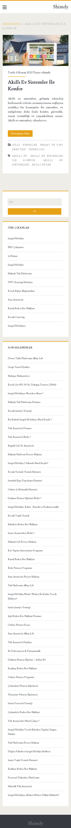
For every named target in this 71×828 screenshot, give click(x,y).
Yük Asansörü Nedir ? (19, 437)
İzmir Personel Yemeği (20, 703)
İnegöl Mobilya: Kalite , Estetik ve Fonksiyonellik (33, 507)
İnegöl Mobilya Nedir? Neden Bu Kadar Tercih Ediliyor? (32, 596)
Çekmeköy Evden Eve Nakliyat (24, 712)
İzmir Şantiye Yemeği (19, 607)
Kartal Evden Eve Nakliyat (21, 308)
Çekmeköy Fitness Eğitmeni (23, 685)
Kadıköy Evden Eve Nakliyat (22, 769)
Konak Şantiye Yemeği (20, 410)
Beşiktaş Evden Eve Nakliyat (22, 668)
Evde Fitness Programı (20, 568)
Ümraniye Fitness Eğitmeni (23, 694)
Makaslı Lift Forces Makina (22, 541)
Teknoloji (36, 149)
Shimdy (60, 7)
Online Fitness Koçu (19, 624)
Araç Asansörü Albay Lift (21, 633)
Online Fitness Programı (21, 677)
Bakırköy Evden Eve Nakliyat (23, 524)
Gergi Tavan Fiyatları (19, 367)
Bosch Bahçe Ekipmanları (21, 291)
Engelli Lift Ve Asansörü (21, 445)
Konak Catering (16, 317)
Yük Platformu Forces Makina (23, 742)
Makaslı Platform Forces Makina (25, 454)
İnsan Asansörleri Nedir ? (21, 533)
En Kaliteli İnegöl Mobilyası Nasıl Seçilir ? (30, 419)
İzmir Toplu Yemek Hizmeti (23, 760)
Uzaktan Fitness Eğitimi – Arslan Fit (27, 659)
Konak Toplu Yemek (18, 515)
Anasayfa (12, 24)
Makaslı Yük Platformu (20, 273)
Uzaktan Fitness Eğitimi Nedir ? (24, 498)
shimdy (46, 72)
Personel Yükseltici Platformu (23, 777)
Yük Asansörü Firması (19, 428)
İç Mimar (12, 256)
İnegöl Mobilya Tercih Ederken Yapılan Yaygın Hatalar (32, 732)
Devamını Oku (22, 134)
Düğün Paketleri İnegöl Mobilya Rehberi (29, 751)
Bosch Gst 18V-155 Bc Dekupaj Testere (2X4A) (32, 384)
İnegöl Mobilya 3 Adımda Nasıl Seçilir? (28, 463)
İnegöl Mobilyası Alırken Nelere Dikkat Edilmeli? (33, 795)
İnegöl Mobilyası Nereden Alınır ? (26, 393)
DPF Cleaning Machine (20, 282)
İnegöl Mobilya (16, 238)
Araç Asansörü (15, 299)
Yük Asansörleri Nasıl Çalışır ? (24, 721)
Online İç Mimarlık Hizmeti (22, 489)
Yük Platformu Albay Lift (21, 585)
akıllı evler (41, 164)
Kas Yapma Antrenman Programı (25, 550)
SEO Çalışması (16, 247)
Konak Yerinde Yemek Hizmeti (24, 471)
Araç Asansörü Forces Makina (23, 576)
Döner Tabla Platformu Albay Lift (25, 358)
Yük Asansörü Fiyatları (20, 642)
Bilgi (16, 145)
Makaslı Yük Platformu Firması (24, 402)
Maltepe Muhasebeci (19, 376)
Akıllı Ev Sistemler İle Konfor (35, 50)
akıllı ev (19, 156)
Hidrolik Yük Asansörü (20, 786)
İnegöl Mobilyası (16, 325)
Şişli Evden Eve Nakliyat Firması (24, 616)
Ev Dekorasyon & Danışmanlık (24, 651)
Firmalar (30, 145)
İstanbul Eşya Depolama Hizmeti (25, 480)
